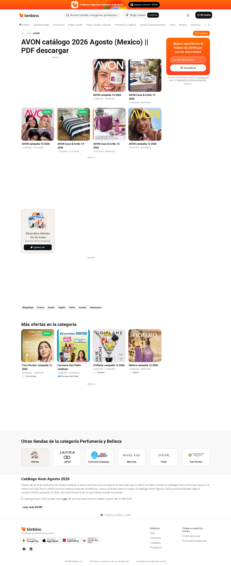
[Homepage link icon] (101, 515)
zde (65, 498)
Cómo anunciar (191, 536)
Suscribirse (203, 33)
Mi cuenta (205, 15)
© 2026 (73, 561)
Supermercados (41, 24)
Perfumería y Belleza (125, 24)
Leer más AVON (32, 507)
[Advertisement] (55, 81)
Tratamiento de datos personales (151, 561)
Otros (173, 24)
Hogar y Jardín (75, 24)
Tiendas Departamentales (153, 24)
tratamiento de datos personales (191, 80)
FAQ (152, 533)
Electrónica (58, 24)
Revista (183, 24)
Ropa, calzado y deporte (98, 24)
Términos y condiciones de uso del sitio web (109, 561)
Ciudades (155, 542)
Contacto (155, 538)
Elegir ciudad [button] (137, 15)
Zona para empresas (194, 540)
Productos (195, 24)
